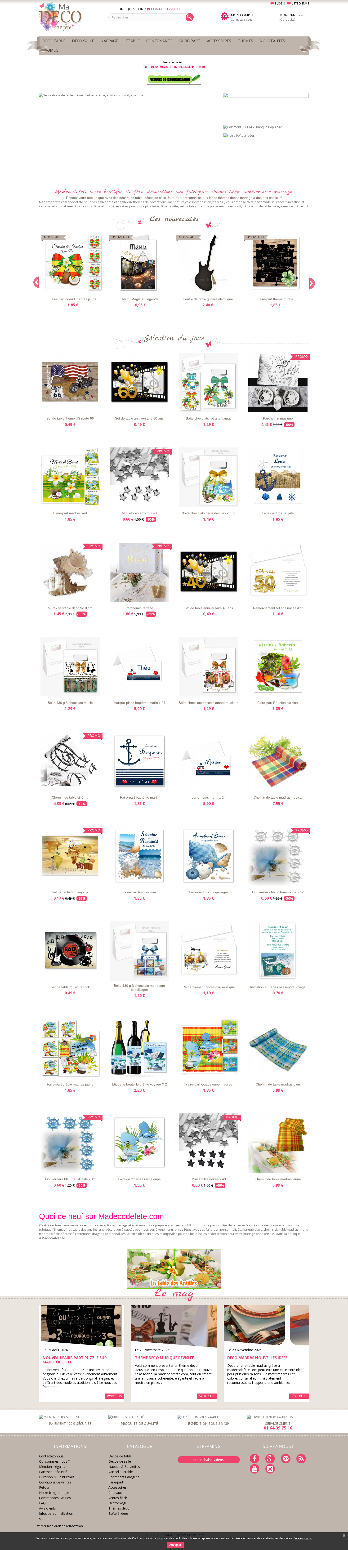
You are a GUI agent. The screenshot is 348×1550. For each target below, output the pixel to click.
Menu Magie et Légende (140, 299)
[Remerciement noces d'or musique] (209, 951)
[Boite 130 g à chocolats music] (70, 666)
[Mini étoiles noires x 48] (209, 1143)
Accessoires (117, 1487)
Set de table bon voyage (70, 892)
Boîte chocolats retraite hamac (209, 418)
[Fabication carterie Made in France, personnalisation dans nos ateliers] (128, 138)
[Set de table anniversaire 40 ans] (209, 572)
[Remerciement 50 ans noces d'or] (278, 572)
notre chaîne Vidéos (208, 1459)
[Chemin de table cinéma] (70, 761)
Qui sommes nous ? (54, 1461)
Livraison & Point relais (56, 1477)
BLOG (278, 3)
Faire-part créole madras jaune (70, 1084)
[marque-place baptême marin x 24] (139, 666)
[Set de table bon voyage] (70, 856)
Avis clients (47, 1508)
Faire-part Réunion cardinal (278, 703)
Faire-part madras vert (70, 513)
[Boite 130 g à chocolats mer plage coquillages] (139, 951)
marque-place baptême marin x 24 (139, 703)
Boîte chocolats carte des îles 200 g (208, 513)
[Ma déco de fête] (70, 16)
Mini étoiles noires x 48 (209, 1179)
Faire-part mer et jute (278, 513)
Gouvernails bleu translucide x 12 (70, 1179)
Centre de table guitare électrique (208, 299)
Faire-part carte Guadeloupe (139, 1179)
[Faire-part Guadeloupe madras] (209, 1048)
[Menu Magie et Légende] (140, 263)
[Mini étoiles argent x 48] (139, 477)
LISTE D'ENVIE (300, 3)
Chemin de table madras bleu (278, 1084)
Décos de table (120, 1456)
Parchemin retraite (139, 608)
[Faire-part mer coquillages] (209, 856)
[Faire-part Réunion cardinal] (278, 666)
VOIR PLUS (114, 1396)
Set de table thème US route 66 (70, 418)
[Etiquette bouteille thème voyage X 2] (139, 1048)
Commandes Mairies (55, 1498)
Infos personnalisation (56, 1513)
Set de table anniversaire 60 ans (139, 418)
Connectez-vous (241, 20)
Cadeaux (115, 1492)
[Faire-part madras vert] (70, 477)
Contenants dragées (123, 1477)
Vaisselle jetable (120, 1472)
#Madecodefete (52, 1238)
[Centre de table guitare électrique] (208, 263)
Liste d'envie (52, 288)
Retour (44, 1487)
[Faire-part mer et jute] (278, 477)
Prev (196, 174)
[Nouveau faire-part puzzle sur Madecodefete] (81, 1326)
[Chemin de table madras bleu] (278, 1048)
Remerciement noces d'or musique (209, 987)
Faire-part (115, 1482)
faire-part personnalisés (223, 1229)
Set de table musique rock (70, 987)
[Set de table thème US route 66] (70, 382)
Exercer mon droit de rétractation (59, 1526)
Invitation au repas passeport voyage (278, 987)
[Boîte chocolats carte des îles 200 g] (209, 477)
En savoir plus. (303, 1538)
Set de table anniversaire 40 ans (208, 608)
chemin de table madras (281, 1229)
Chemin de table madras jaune (278, 1179)
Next (208, 174)
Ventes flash (117, 1498)
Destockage (117, 1503)
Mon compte (242, 15)
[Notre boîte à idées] (239, 135)
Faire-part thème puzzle (275, 299)
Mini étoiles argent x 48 (139, 513)
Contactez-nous (51, 1456)
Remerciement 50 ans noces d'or (278, 608)
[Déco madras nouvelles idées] (266, 1326)
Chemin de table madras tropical (278, 797)
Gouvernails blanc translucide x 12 (278, 892)
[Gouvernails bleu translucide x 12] (70, 1143)
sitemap (45, 1518)
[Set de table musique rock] (70, 951)
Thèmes (59, 1229)
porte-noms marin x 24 (209, 797)
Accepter (175, 1544)
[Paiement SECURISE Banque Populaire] (252, 126)
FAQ (42, 1503)
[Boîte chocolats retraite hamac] (209, 382)
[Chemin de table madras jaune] (278, 1143)
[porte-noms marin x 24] (209, 761)
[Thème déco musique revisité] (174, 1326)
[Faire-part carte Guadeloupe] (139, 1143)
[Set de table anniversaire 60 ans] (139, 382)
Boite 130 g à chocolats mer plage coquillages (139, 988)
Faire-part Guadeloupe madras (208, 1084)
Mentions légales (52, 1466)
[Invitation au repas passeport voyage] (278, 951)
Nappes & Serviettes (124, 1466)
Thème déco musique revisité (164, 1357)
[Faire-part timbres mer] (139, 856)
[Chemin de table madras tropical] (278, 761)
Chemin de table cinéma (70, 797)
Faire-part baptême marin (139, 797)
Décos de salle (119, 1461)
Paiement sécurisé (53, 1472)
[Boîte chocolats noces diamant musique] (209, 666)
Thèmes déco (118, 1508)
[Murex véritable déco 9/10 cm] (70, 572)
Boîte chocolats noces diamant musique (208, 703)
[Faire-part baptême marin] (139, 761)
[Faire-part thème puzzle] (275, 263)
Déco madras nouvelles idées (257, 1357)
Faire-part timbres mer (139, 892)
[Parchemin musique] (278, 382)
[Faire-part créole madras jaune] (70, 1048)
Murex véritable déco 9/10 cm (70, 608)
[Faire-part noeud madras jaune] (73, 263)
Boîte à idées (118, 1513)
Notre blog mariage (54, 1492)
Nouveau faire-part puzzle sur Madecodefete (75, 1360)
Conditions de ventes (55, 1482)
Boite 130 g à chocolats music (70, 703)
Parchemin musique (278, 418)
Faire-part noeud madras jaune (72, 299)
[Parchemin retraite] (139, 572)
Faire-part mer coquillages (208, 892)
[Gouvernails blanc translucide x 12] (278, 856)
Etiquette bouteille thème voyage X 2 (139, 1084)
